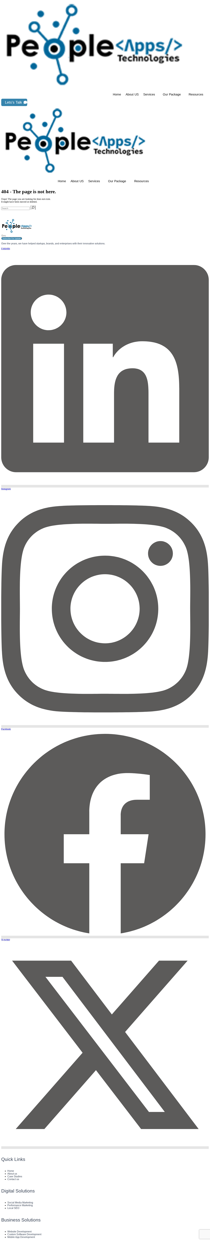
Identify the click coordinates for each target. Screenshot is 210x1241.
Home (117, 94)
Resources (196, 94)
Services (149, 94)
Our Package (172, 94)
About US (132, 94)
